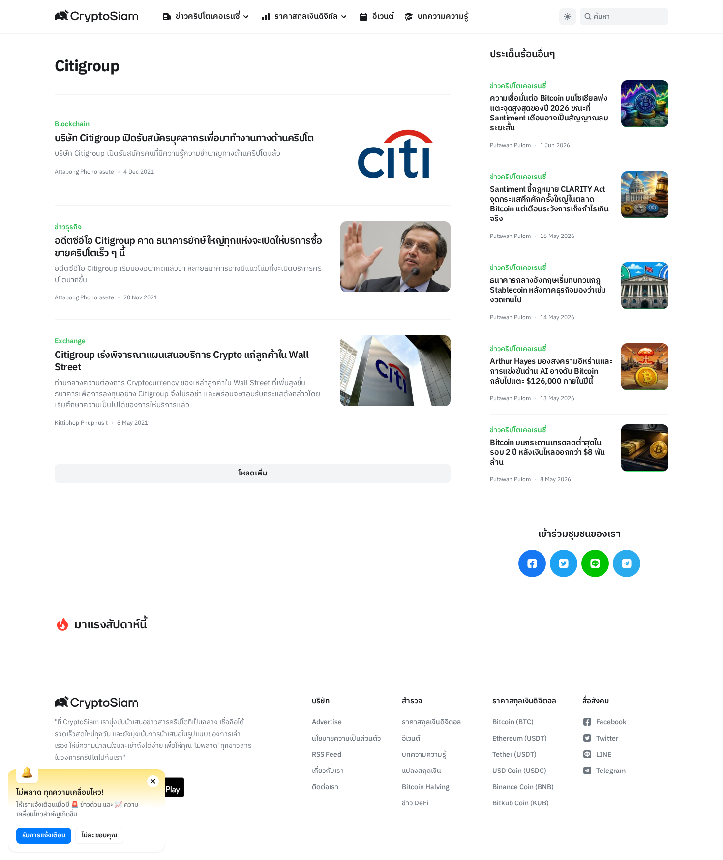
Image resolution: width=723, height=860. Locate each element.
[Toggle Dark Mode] (567, 16)
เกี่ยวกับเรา (328, 771)
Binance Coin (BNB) (523, 787)
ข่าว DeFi (415, 803)
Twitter (607, 738)
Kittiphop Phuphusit (81, 423)
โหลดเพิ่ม (253, 473)
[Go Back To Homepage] (96, 16)
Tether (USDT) (514, 754)
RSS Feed (326, 754)
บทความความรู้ (443, 16)
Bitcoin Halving (426, 787)
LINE (603, 754)
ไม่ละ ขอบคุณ (99, 835)
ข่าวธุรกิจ (68, 227)
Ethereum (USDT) (519, 738)
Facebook (611, 722)
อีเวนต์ (383, 16)
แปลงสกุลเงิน (421, 771)
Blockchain (72, 124)
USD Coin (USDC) (519, 771)
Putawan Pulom (510, 145)
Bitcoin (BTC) (513, 722)
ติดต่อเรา (325, 787)
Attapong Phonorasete (84, 172)
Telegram (611, 771)
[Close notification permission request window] (153, 781)
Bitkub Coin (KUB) (520, 803)
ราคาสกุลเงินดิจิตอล (431, 722)
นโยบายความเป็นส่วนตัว (346, 738)
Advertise (327, 722)
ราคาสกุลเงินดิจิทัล (306, 16)
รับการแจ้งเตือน (43, 835)
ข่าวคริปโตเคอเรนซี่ (208, 16)
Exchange (70, 341)
